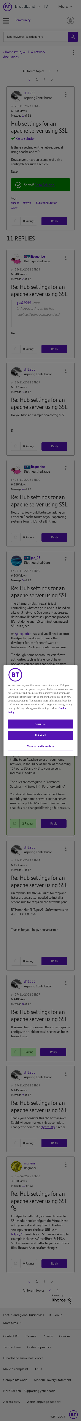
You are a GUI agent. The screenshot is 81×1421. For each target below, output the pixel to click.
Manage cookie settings (40, 746)
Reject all (40, 735)
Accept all (40, 724)
